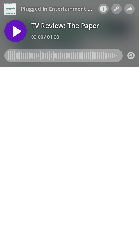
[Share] (129, 9)
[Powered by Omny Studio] (131, 55)
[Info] (103, 9)
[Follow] (116, 9)
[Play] (15, 31)
